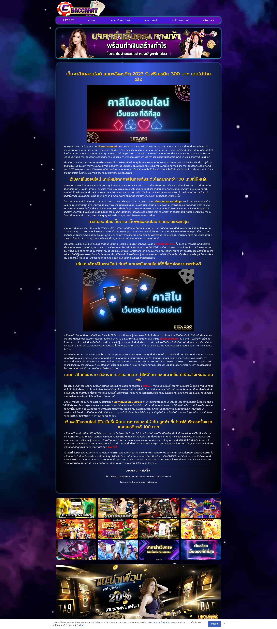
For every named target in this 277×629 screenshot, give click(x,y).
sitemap (208, 20)
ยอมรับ (214, 623)
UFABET (68, 20)
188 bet (147, 386)
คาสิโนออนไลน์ (180, 20)
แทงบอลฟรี (151, 20)
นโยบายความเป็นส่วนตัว (159, 622)
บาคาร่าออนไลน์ (120, 20)
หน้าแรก (92, 20)
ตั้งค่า (81, 625)
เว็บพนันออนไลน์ (169, 339)
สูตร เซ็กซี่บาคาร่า (165, 244)
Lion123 (112, 447)
